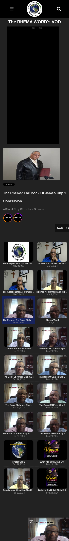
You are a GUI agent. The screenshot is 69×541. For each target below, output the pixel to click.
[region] (33, 85)
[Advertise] (18, 218)
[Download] (8, 218)
